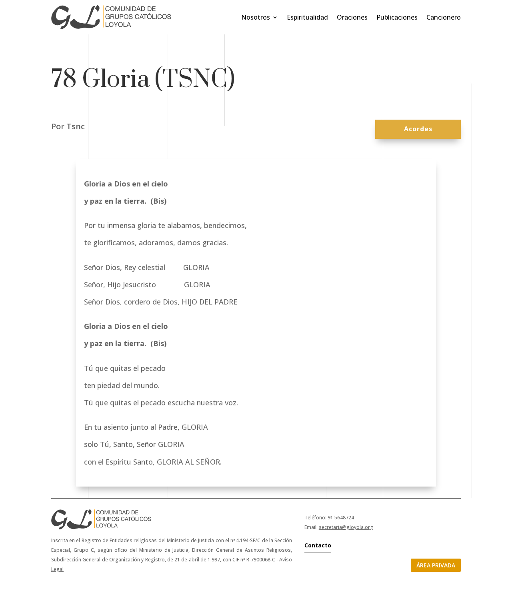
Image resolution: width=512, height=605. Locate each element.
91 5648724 (341, 517)
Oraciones (352, 17)
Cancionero (443, 17)
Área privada (435, 565)
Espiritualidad (307, 17)
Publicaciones (397, 17)
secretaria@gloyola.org (346, 527)
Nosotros (255, 17)
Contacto (317, 545)
